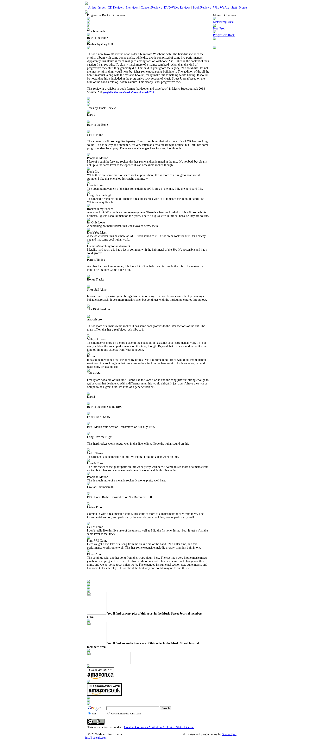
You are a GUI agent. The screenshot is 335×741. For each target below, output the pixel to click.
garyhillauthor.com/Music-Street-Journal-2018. (129, 92)
